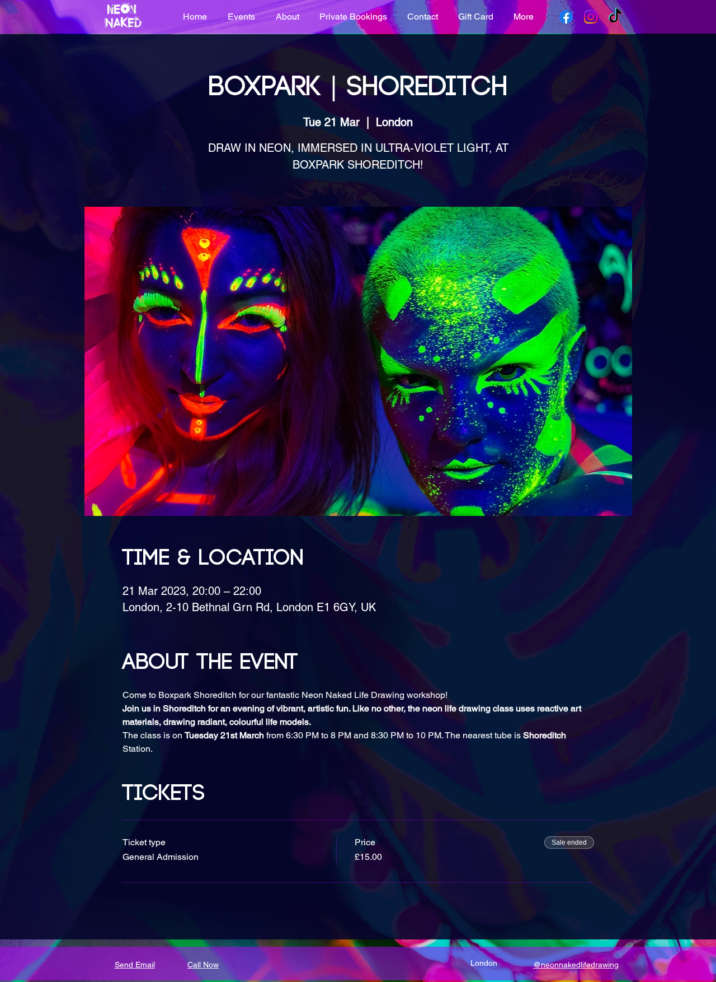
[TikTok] (615, 17)
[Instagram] (591, 17)
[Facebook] (566, 17)
